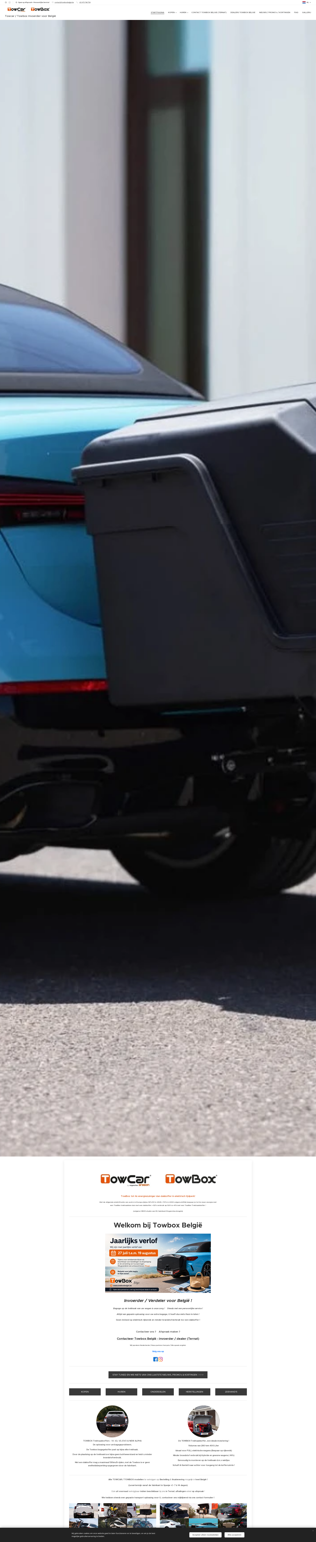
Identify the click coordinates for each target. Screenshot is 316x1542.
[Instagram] (9, 2)
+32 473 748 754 (84, 2)
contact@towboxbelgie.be (64, 2)
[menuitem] (158, 12)
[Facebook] (5, 2)
